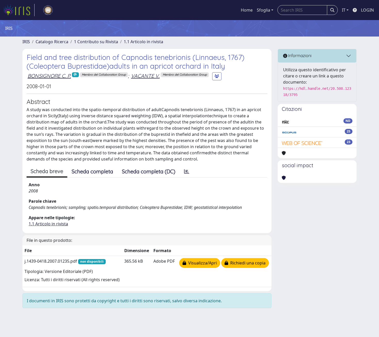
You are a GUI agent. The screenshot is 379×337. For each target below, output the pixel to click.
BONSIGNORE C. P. (49, 76)
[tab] (187, 171)
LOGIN (367, 10)
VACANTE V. (145, 76)
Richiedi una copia (247, 263)
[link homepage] (19, 10)
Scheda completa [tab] (92, 171)
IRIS (26, 42)
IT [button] (343, 10)
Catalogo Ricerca (52, 42)
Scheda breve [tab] (47, 171)
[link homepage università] (48, 10)
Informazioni (299, 55)
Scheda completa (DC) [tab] (148, 171)
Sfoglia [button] (263, 10)
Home (247, 10)
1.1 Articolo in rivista (143, 42)
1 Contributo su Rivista (96, 42)
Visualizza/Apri (201, 263)
